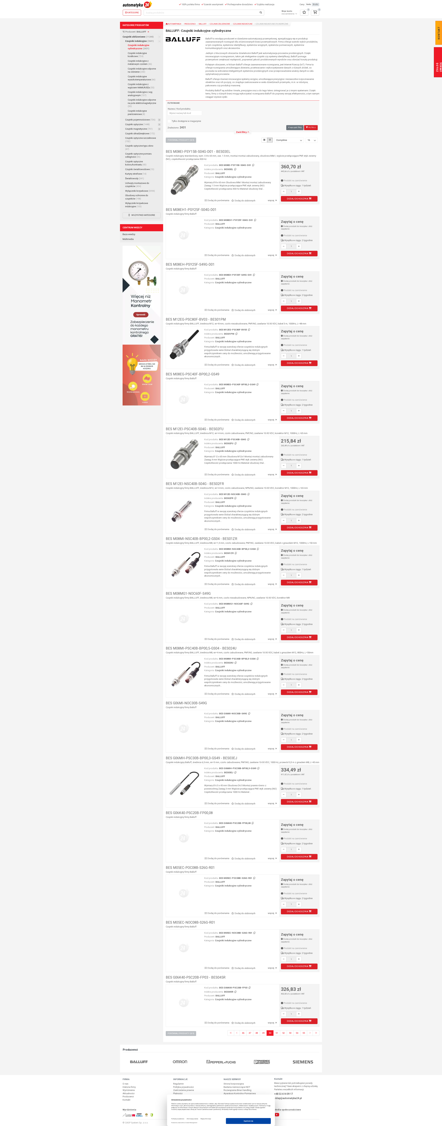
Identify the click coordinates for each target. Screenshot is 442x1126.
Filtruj (312, 127)
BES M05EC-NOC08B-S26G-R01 (190, 922)
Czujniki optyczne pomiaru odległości (138, 155)
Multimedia (128, 239)
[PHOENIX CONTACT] (221, 1061)
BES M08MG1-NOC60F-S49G (188, 593)
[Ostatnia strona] (316, 1033)
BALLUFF (202, 24)
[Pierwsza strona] (230, 1033)
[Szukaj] (261, 13)
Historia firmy (129, 1087)
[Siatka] (264, 140)
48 (256, 1033)
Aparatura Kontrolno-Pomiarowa (240, 1093)
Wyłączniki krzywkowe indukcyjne (136, 205)
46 (243, 1033)
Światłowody (134, 178)
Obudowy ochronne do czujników (136, 197)
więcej (271, 200)
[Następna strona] (310, 1033)
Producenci (190, 24)
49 (263, 1033)
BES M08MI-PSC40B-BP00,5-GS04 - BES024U (201, 648)
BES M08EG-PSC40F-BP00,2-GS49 (192, 374)
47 (250, 1033)
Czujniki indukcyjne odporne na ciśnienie (142, 70)
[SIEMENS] (262, 1061)
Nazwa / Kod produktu (179, 109)
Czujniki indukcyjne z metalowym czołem (140, 63)
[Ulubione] (304, 13)
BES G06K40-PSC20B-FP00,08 (189, 813)
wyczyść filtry (296, 127)
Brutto (315, 4)
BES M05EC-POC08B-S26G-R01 (190, 868)
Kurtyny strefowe (135, 173)
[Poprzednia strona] (237, 1033)
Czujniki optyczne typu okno (139, 147)
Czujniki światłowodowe (139, 169)
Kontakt (126, 1100)
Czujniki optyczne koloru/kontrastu (135, 163)
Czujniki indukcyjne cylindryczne (138, 47)
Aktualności (128, 1093)
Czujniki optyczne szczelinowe (140, 140)
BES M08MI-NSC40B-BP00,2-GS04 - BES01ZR (201, 539)
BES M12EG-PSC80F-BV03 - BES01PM (196, 319)
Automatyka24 (174, 24)
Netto (308, 4)
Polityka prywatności (183, 1087)
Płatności (177, 1093)
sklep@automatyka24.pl (288, 1098)
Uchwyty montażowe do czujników (137, 185)
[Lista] (270, 140)
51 (277, 1033)
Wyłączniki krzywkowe (140, 191)
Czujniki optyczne (137, 124)
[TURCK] (303, 1061)
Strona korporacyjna (234, 1083)
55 (303, 1033)
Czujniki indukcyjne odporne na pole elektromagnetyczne (142, 103)
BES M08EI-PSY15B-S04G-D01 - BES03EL (198, 151)
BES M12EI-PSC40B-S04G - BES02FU (194, 429)
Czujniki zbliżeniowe (138, 36)
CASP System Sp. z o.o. (136, 1122)
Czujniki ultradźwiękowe (140, 133)
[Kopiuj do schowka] (253, 165)
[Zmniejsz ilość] (283, 191)
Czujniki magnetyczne (139, 129)
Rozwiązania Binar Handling (237, 1090)
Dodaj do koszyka (298, 198)
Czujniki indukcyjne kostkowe (137, 55)
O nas (125, 1083)
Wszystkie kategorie (143, 215)
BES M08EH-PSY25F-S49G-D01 (190, 264)
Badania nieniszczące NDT (237, 1087)
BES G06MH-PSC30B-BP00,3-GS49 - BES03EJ (201, 758)
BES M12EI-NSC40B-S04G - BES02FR (195, 484)
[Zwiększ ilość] (299, 191)
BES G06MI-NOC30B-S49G (186, 703)
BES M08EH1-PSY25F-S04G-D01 (191, 210)
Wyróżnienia (129, 1090)
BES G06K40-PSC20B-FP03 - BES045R (195, 977)
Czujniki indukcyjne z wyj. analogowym (140, 94)
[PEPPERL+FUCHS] (180, 1061)
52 (283, 1033)
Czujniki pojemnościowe (140, 119)
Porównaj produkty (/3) (181, 140)
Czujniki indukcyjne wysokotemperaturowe (141, 78)
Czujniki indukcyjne (139, 41)
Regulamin (178, 1083)
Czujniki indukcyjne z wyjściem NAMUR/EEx (141, 86)
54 (297, 1033)
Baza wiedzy (129, 234)
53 (290, 1033)
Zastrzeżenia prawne (183, 1090)
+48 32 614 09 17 (283, 1093)
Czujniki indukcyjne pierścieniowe (137, 112)
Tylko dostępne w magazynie (186, 121)
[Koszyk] (315, 13)
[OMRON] (139, 1061)
